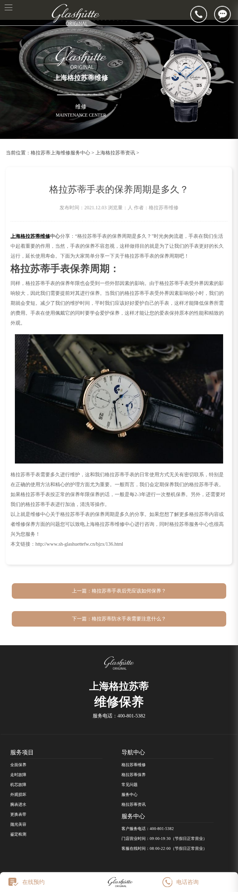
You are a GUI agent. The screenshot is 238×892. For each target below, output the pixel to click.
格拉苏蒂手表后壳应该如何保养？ (129, 590)
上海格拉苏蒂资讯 (115, 152)
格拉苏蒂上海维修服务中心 (60, 152)
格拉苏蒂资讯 (133, 804)
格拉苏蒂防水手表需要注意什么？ (129, 618)
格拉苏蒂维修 (133, 765)
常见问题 (129, 785)
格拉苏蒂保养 (133, 775)
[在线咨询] (226, 14)
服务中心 (129, 794)
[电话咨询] (202, 14)
